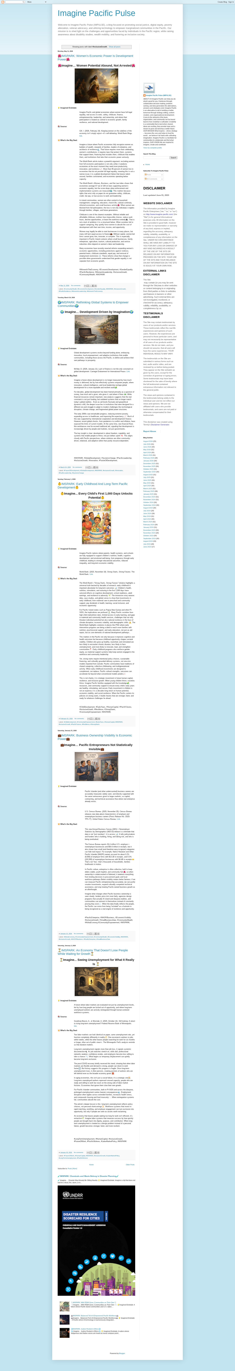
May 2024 (147, 516)
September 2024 (149, 505)
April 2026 (147, 452)
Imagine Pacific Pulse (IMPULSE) (158, 95)
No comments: (76, 285)
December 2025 (149, 463)
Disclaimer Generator (160, 425)
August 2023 (148, 541)
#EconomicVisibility (114, 937)
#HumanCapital (109, 722)
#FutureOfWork (69, 1156)
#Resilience (86, 724)
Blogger (122, 1353)
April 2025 (147, 486)
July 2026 (147, 444)
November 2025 (149, 466)
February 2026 (148, 458)
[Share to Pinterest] (95, 285)
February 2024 (148, 525)
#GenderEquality (99, 289)
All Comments (151, 179)
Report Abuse (149, 431)
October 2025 (148, 469)
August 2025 (148, 475)
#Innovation (119, 470)
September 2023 (149, 538)
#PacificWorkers (82, 1158)
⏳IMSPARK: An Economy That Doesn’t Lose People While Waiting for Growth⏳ (93, 952)
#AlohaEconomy (69, 937)
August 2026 (148, 441)
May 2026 (147, 450)
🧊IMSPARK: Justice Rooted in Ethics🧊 (86, 1329)
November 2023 (149, 533)
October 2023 (148, 536)
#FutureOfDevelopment (71, 470)
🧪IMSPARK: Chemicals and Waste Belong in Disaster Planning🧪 (88, 1176)
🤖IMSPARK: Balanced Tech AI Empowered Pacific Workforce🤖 (94, 1316)
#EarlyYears (100, 722)
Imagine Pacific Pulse (96, 13)
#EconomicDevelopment (86, 289)
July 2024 (147, 511)
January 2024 (148, 527)
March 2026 (147, 455)
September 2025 (149, 472)
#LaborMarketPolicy (112, 1156)
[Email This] (85, 285)
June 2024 (147, 513)
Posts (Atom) (72, 1169)
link (80, 136)
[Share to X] (90, 285)
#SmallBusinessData (103, 939)
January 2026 (148, 461)
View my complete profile (152, 148)
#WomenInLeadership (79, 291)
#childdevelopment (70, 722)
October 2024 (148, 502)
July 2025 (147, 477)
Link (128, 371)
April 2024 (147, 519)
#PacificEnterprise (90, 939)
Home (91, 1165)
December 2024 (149, 497)
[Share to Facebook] (93, 285)
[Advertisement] (163, 61)
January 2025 (148, 494)
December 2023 (149, 530)
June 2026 (147, 447)
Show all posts (114, 47)
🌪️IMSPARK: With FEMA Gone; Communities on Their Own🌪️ (93, 1302)
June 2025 (147, 480)
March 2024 (147, 522)
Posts (148, 175)
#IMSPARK (109, 289)
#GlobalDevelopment (87, 470)
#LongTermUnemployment (67, 1158)
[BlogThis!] (87, 285)
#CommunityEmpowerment (86, 722)
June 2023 (147, 547)
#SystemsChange (78, 473)
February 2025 (148, 491)
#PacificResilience (65, 291)
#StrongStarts (95, 724)
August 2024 (148, 508)
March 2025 (147, 489)
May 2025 (147, 483)
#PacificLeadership (65, 473)
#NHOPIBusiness (77, 939)
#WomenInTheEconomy (95, 291)
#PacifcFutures (76, 724)
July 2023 (147, 544)
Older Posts (130, 1165)
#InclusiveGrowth (120, 289)
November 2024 (149, 500)
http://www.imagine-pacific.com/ (159, 214)
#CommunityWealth (70, 289)
